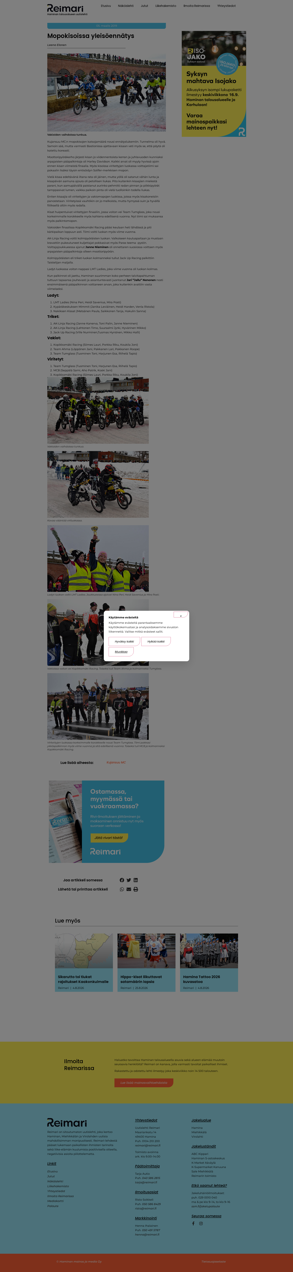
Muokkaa (121, 652)
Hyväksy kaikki (124, 641)
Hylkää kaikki (156, 641)
